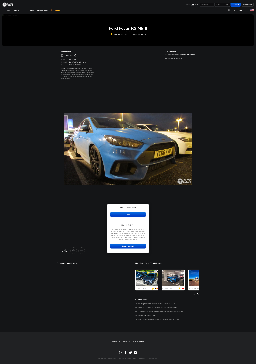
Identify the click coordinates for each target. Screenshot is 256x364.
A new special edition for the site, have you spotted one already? (161, 311)
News (188, 4)
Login (128, 214)
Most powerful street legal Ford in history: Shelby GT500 (158, 319)
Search (236, 5)
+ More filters (247, 5)
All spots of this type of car (174, 58)
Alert (233, 10)
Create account (128, 246)
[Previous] (193, 294)
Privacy (142, 358)
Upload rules (42, 10)
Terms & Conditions (127, 358)
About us (116, 342)
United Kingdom (81, 62)
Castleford (72, 62)
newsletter (138, 342)
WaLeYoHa (72, 59)
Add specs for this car (188, 55)
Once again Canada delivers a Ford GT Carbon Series (156, 304)
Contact (127, 342)
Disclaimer (153, 358)
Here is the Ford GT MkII (147, 315)
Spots (196, 4)
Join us (25, 10)
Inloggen (244, 10)
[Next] (197, 294)
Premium (56, 10)
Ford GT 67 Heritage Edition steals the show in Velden (157, 308)
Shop (32, 10)
